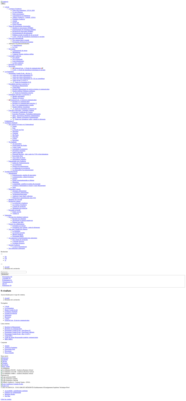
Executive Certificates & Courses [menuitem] (22, 112)
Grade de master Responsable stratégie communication (21, 337)
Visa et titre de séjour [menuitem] (18, 157)
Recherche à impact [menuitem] (15, 201)
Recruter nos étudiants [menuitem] (19, 219)
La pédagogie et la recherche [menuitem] (21, 168)
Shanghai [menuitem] (15, 137)
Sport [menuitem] (14, 187)
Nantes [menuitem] (14, 126)
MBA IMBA (9, 339)
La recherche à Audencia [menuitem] (20, 203)
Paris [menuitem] (13, 128)
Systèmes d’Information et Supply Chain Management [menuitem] (29, 185)
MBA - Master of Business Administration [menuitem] (25, 117)
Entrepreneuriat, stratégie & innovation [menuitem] (24, 175)
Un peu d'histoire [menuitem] (17, 12)
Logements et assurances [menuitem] (20, 149)
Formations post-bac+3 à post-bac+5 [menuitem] (20, 94)
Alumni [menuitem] (14, 21)
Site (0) (4, 284)
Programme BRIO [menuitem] (18, 236)
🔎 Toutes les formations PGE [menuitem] (21, 82)
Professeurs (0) (6, 285)
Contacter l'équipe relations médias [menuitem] (23, 54)
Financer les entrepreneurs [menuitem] (20, 166)
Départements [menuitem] (13, 173)
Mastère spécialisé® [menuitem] (18, 96)
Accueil (7, 267)
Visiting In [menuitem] (15, 213)
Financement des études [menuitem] (19, 145)
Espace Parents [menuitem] (17, 24)
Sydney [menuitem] (14, 138)
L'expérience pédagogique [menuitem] (20, 192)
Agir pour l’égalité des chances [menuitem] (18, 229)
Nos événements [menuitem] (17, 59)
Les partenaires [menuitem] (17, 164)
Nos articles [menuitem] (16, 57)
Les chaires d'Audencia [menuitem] (19, 205)
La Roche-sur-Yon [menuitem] (18, 130)
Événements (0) (7, 280)
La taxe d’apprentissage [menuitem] (19, 246)
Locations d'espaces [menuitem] (18, 243)
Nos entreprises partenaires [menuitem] (17, 248)
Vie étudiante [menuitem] (13, 142)
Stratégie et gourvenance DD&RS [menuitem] (22, 28)
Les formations (9, 308)
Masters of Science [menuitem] (18, 98)
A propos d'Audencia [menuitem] (15, 9)
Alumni (7, 346)
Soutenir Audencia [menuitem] (14, 245)
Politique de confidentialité (13, 392)
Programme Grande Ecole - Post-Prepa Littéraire (19, 332)
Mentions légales (10, 394)
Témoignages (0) (7, 282)
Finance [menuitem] (14, 178)
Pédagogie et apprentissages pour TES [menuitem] (24, 198)
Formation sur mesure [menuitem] (19, 226)
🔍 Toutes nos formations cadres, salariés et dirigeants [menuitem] (28, 119)
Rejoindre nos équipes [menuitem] (15, 64)
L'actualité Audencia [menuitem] (15, 56)
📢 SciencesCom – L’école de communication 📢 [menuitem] (27, 68)
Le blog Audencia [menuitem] (17, 63)
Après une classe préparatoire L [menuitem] (22, 77)
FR (6, 257)
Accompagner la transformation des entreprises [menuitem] (23, 238)
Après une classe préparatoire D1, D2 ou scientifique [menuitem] (28, 78)
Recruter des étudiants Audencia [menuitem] (18, 217)
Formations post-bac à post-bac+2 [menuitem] (19, 84)
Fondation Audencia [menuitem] (18, 19)
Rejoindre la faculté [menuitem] (14, 210)
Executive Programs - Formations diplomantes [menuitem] (26, 114)
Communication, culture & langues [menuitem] (23, 177)
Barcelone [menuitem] (15, 140)
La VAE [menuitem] (15, 47)
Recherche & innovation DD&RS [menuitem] (22, 31)
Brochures (8, 317)
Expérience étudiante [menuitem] (11, 123)
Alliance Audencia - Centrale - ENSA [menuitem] (24, 17)
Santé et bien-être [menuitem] (17, 152)
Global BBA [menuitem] (16, 87)
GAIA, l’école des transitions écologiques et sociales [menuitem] (28, 36)
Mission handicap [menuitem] (17, 234)
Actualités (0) (6, 278)
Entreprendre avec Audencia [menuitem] (17, 161)
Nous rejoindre (9, 353)
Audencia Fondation (11, 347)
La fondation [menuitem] (16, 231)
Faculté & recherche (11, 313)
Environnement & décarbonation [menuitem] (22, 33)
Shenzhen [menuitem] (15, 131)
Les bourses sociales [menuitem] (18, 233)
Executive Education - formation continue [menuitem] (21, 110)
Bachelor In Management (12, 327)
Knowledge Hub (10, 349)
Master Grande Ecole (11, 310)
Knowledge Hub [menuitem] (17, 156)
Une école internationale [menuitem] (16, 38)
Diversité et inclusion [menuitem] (18, 150)
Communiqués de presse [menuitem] (19, 50)
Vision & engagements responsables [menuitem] (20, 26)
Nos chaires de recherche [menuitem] (20, 240)
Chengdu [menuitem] (15, 133)
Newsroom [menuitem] (12, 49)
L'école (7, 306)
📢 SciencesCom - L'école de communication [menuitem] (23, 100)
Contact (7, 318)
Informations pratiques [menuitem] (19, 159)
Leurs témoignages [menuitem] (18, 61)
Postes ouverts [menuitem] (16, 212)
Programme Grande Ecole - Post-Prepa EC (18, 330)
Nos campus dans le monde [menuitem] (20, 40)
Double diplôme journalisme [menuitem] (21, 107)
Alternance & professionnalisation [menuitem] (19, 43)
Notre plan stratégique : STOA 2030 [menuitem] (23, 10)
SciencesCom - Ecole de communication (17, 320)
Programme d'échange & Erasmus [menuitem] (22, 42)
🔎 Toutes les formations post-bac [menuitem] (22, 93)
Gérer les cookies (6, 399)
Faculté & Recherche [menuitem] (11, 171)
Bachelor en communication (13, 329)
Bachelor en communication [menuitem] (21, 101)
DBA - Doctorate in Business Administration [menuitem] (26, 115)
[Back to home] (4, 1)
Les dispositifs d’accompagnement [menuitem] (22, 170)
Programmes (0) (7, 277)
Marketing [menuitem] (15, 182)
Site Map (7, 396)
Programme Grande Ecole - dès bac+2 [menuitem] (20, 73)
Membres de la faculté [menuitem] (15, 199)
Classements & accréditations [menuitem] (21, 15)
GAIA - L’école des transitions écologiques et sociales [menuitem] (28, 70)
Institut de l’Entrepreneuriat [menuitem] (20, 163)
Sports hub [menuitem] (15, 22)
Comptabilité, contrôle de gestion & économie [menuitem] (26, 184)
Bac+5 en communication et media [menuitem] (23, 105)
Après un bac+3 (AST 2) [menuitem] (20, 80)
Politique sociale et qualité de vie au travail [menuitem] (25, 35)
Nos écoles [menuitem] (12, 66)
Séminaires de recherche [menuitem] (19, 208)
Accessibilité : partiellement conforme (16, 391)
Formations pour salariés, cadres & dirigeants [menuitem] (26, 227)
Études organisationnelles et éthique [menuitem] (23, 180)
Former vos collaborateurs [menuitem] (16, 224)
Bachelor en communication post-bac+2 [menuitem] (24, 103)
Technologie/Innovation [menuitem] (19, 194)
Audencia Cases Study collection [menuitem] (22, 196)
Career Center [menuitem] (16, 147)
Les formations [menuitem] (9, 71)
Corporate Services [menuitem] (18, 241)
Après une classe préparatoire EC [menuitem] (22, 75)
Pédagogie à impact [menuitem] (14, 189)
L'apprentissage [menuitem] (17, 45)
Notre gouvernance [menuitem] (18, 14)
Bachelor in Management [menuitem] (20, 86)
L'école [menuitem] (7, 7)
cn (5, 260)
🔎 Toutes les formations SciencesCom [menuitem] (24, 108)
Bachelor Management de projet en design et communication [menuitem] (30, 89)
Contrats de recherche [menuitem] (19, 206)
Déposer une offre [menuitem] (17, 222)
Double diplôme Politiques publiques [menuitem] (23, 91)
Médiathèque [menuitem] (16, 52)
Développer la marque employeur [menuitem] (22, 220)
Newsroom (8, 351)
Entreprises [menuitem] (8, 215)
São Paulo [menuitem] (15, 135)
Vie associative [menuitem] (17, 143)
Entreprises (8, 315)
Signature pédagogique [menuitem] (19, 191)
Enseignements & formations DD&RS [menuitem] (24, 29)
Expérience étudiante (11, 311)
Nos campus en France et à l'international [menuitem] (21, 124)
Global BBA (8, 336)
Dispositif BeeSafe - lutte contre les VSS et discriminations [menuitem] (30, 154)
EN (6, 258)
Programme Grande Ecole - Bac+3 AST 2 (17, 334)
